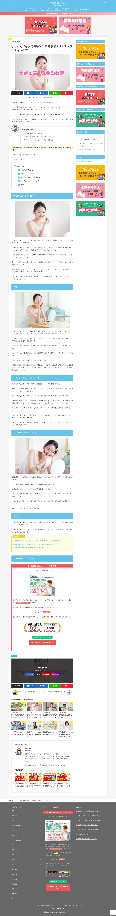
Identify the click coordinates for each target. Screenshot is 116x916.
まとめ (22, 184)
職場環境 (14, 869)
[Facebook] (81, 9)
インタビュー (16, 815)
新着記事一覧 (49, 905)
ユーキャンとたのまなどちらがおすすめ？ (88, 820)
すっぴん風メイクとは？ (27, 170)
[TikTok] (91, 9)
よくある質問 (16, 825)
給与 (13, 864)
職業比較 (14, 874)
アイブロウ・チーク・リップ (29, 181)
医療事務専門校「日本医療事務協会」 (42, 642)
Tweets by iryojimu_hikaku (83, 161)
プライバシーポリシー (78, 905)
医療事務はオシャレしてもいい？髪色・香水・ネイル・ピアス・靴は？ (37, 540)
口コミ (14, 845)
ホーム (34, 905)
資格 (13, 889)
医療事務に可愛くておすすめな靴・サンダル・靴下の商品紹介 (34, 544)
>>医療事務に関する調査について (86, 149)
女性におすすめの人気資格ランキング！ (88, 811)
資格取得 (14, 893)
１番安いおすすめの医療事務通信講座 (87, 829)
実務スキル (15, 850)
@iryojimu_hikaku (46, 102)
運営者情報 (41, 905)
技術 (13, 859)
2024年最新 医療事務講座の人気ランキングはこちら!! (58, 13)
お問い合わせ (67, 905)
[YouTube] (86, 9)
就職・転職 (15, 854)
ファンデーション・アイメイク (29, 177)
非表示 (23, 166)
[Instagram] (88, 9)
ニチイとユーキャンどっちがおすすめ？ (88, 815)
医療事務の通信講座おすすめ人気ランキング (29, 547)
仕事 (13, 830)
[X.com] (83, 9)
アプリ (14, 811)
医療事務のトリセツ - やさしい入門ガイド (54, 912)
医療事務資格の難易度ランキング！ (86, 839)
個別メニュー (16, 835)
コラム (10, 38)
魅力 (13, 898)
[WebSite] (28, 765)
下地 (21, 173)
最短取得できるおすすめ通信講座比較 (87, 825)
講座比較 (14, 879)
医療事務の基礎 (16, 840)
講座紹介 (14, 884)
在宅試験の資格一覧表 (82, 834)
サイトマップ (58, 905)
